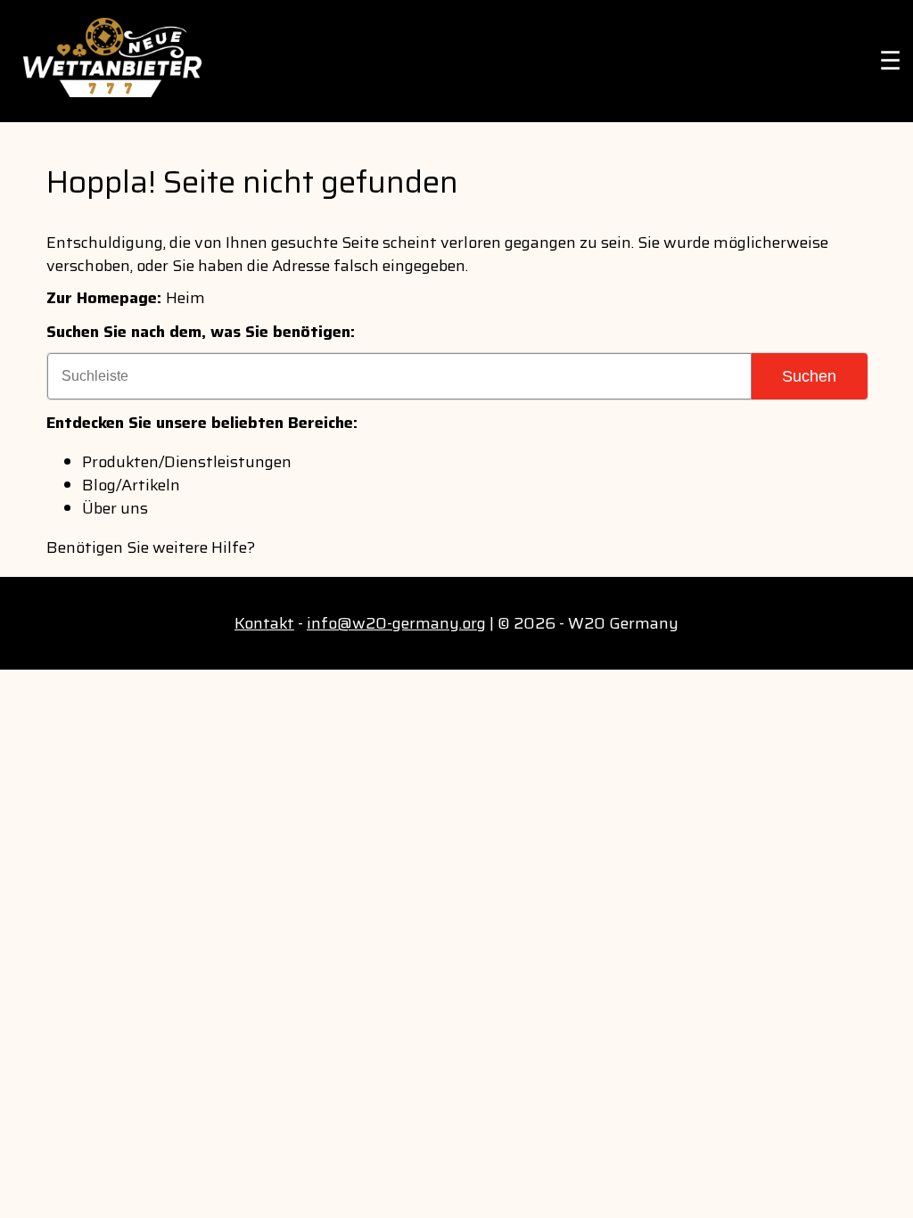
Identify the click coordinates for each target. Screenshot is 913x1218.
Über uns (115, 508)
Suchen (809, 376)
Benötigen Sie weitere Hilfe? (150, 547)
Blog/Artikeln (131, 485)
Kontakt (264, 623)
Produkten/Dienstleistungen (187, 461)
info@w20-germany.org (396, 623)
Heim (185, 297)
